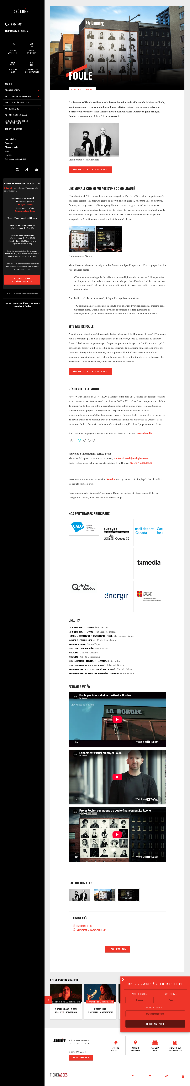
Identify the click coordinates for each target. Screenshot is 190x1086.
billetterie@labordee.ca (25, 211)
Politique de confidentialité (15, 159)
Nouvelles (8, 151)
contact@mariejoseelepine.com (131, 458)
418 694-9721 (15, 24)
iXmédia (110, 479)
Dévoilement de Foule (84, 925)
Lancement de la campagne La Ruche (90, 930)
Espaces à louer (11, 143)
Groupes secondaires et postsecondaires (16, 121)
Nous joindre (10, 139)
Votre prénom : (139, 994)
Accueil (8, 84)
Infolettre (8, 155)
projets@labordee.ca (141, 463)
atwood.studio (144, 433)
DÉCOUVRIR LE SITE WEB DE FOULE (89, 169)
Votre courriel (156, 1008)
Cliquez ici (8, 188)
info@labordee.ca (18, 31)
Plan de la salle (11, 147)
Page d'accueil (118, 949)
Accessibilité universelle (17, 102)
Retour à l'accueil (83, 89)
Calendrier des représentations (21, 279)
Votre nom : (171, 994)
